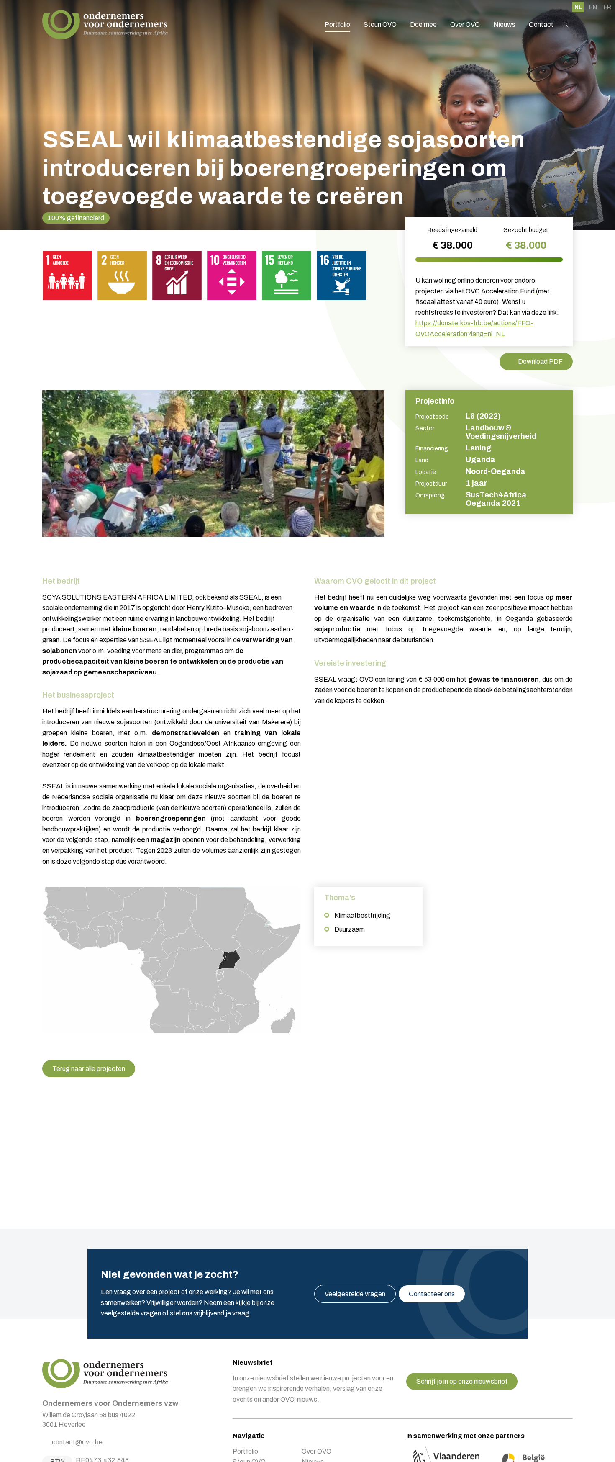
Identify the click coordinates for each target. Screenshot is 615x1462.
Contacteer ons (432, 1293)
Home (105, 24)
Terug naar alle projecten (88, 1068)
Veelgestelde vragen (355, 1293)
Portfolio (337, 24)
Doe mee (423, 24)
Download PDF (540, 361)
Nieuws (504, 24)
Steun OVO (380, 24)
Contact (541, 24)
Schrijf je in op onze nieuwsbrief (461, 1381)
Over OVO (465, 24)
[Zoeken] (566, 24)
